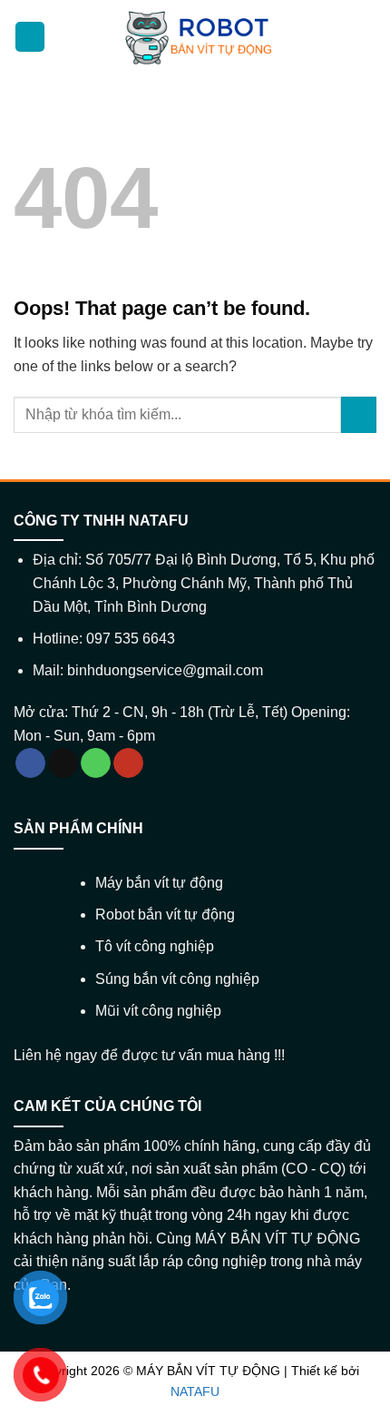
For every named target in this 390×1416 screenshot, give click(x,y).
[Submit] (358, 414)
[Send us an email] (63, 763)
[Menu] (29, 37)
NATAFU (195, 1391)
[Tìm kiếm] (365, 37)
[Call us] (96, 763)
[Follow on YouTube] (128, 763)
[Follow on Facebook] (30, 763)
